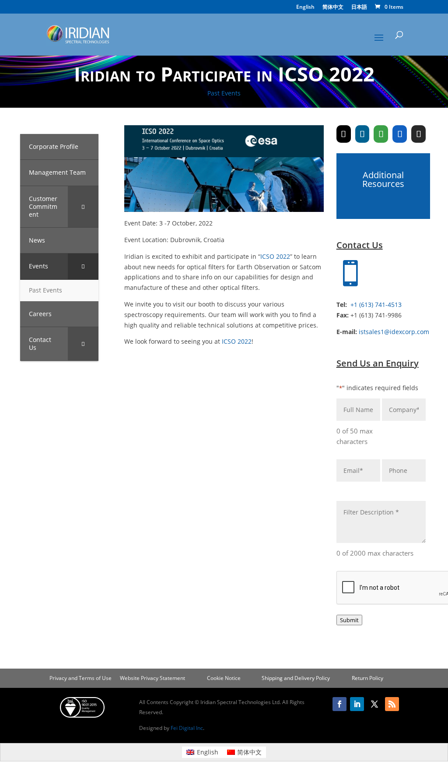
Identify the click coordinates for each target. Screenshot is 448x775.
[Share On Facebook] (399, 134)
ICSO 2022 (275, 256)
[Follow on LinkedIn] (357, 704)
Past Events (224, 93)
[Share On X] (343, 134)
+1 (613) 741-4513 (376, 304)
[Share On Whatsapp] (381, 134)
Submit (349, 620)
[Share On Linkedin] (362, 134)
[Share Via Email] (418, 134)
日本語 (359, 7)
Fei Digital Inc (187, 728)
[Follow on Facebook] (339, 704)
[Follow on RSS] (392, 704)
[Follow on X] (375, 704)
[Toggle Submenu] (83, 207)
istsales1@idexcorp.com (394, 332)
